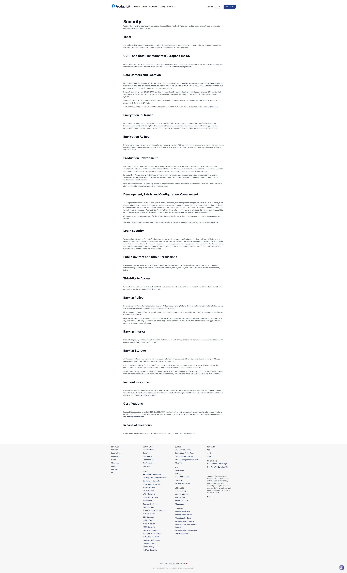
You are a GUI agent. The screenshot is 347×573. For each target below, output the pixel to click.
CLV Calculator (148, 517)
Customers (153, 7)
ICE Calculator (148, 491)
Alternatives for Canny (183, 518)
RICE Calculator (149, 487)
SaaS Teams (179, 470)
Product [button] (137, 7)
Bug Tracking (180, 497)
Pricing (162, 7)
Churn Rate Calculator (151, 530)
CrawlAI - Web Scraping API (217, 467)
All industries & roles (182, 483)
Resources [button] (171, 7)
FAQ (112, 473)
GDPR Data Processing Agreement (178, 67)
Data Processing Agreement (145, 395)
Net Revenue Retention (151, 540)
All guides (178, 463)
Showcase (115, 463)
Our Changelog (148, 463)
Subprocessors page (211, 107)
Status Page (147, 456)
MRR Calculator (149, 524)
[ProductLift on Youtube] (209, 497)
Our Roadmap (148, 460)
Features (114, 450)
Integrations (115, 453)
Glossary (146, 466)
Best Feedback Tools (182, 450)
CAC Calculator (149, 514)
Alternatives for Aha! (182, 511)
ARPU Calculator (149, 527)
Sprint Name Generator (151, 481)
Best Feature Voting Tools (184, 453)
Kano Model (147, 501)
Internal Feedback (181, 501)
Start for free (229, 7)
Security (146, 453)
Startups (178, 474)
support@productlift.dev (134, 417)
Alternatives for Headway (184, 521)
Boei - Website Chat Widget (217, 464)
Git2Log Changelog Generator (154, 477)
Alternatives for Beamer (183, 515)
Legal (209, 453)
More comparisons (182, 533)
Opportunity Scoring (150, 504)
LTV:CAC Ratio (148, 520)
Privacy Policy (156, 289)
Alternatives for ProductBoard (186, 530)
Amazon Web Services (204, 100)
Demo (145, 7)
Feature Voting (180, 491)
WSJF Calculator (149, 494)
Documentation (149, 450)
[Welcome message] (341, 567)
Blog (208, 450)
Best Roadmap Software (184, 456)
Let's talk (210, 7)
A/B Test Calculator (150, 550)
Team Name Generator (151, 484)
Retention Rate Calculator (152, 533)
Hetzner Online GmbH (215, 83)
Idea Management (181, 494)
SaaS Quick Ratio (149, 543)
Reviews (114, 469)
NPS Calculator (148, 507)
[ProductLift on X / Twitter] (207, 497)
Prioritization (116, 456)
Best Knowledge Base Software (186, 460)
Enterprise (179, 480)
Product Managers (182, 477)
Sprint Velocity (148, 547)
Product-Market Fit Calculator (154, 510)
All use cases (180, 504)
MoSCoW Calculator (150, 497)
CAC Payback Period (151, 537)
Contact (210, 456)
